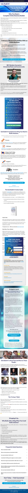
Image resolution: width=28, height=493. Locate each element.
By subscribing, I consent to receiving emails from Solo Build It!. (14, 254)
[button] (14, 240)
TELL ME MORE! (18, 252)
